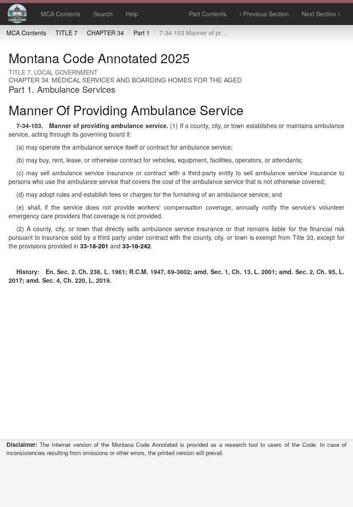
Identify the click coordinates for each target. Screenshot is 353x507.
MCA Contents (61, 13)
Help (132, 13)
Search (103, 13)
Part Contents (207, 13)
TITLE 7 (66, 32)
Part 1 (141, 32)
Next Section (320, 13)
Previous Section (265, 13)
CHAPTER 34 (105, 32)
